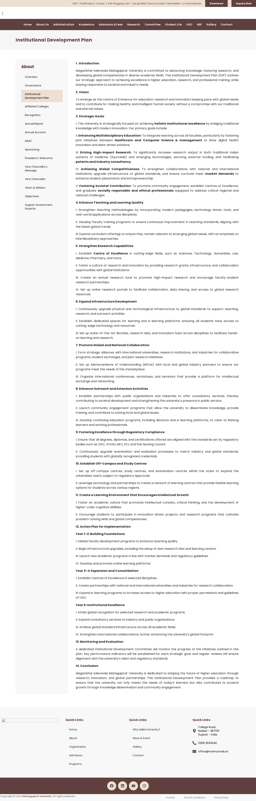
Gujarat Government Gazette (38, 206)
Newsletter (173, 3)
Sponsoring (32, 149)
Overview (31, 77)
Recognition (32, 115)
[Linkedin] (122, 785)
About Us (42, 24)
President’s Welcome (38, 158)
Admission (75, 755)
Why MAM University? (146, 729)
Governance (33, 85)
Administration (63, 24)
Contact (227, 24)
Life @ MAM (139, 3)
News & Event (156, 3)
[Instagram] (144, 785)
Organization (77, 747)
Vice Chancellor (35, 179)
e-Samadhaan (192, 3)
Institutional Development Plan (37, 96)
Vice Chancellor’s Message (36, 168)
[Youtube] (133, 785)
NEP (199, 24)
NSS (75, 3)
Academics (86, 24)
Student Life (173, 24)
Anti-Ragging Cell (119, 3)
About (73, 738)
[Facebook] (111, 785)
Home (28, 24)
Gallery (211, 24)
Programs (75, 764)
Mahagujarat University (37, 796)
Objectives (32, 196)
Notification (87, 3)
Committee (153, 24)
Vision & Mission (35, 188)
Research (133, 24)
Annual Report (34, 124)
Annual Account (35, 132)
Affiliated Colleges (37, 106)
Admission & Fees (111, 24)
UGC (189, 24)
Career (100, 3)
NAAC (28, 141)
